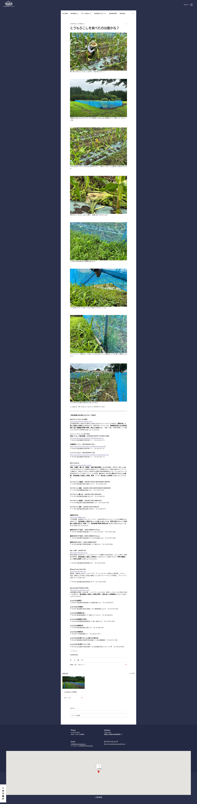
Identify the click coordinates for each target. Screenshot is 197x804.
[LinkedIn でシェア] (78, 660)
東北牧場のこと (74, 13)
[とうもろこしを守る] (73, 682)
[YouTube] (3, 796)
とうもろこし (74, 651)
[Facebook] (3, 788)
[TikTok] (3, 799)
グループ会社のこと (86, 13)
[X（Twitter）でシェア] (74, 660)
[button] (188, 4)
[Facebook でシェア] (70, 660)
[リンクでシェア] (82, 660)
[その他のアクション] (126, 24)
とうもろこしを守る (70, 692)
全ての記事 (65, 13)
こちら (91, 745)
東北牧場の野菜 (113, 13)
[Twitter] (3, 791)
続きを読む (122, 13)
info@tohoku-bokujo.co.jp (78, 744)
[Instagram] (3, 793)
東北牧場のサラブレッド (100, 13)
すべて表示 (132, 673)
